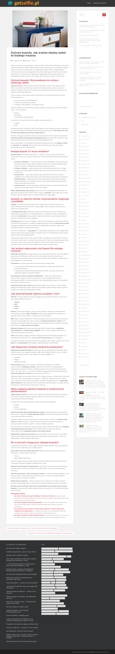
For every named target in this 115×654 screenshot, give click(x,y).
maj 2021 (84, 237)
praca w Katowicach (59, 590)
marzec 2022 (85, 216)
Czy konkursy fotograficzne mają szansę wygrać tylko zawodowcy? (21, 587)
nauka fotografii (60, 582)
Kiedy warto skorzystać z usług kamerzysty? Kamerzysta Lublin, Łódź (19, 578)
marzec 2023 (85, 195)
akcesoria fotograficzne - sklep (50, 548)
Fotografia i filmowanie (88, 117)
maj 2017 (84, 350)
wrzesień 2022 (85, 206)
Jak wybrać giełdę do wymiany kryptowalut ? (28, 502)
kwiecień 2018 (85, 311)
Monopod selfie (46, 582)
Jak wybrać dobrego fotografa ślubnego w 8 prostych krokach (34, 496)
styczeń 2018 (85, 322)
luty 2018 (84, 318)
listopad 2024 (85, 160)
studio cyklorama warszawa (57, 598)
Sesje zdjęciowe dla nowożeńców (89, 35)
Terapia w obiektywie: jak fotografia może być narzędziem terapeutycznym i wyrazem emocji (19, 619)
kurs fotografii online (60, 577)
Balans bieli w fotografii (48, 551)
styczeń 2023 (85, 202)
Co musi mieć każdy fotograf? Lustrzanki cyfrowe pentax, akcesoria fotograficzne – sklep (20, 564)
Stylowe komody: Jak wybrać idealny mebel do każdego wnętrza (92, 84)
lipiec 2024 (84, 171)
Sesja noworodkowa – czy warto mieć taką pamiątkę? (22, 583)
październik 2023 (86, 178)
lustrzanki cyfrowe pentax (48, 580)
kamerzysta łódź (58, 574)
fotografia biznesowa (47, 561)
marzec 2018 (85, 315)
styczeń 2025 (85, 157)
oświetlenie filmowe (61, 585)
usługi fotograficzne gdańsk (49, 606)
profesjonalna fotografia (48, 593)
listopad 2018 (85, 297)
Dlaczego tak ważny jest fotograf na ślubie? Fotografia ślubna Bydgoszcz (92, 26)
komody (19, 86)
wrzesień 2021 (85, 230)
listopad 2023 (85, 174)
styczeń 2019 (85, 294)
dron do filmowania (58, 559)
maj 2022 (84, 209)
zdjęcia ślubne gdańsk (62, 614)
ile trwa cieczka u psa (47, 574)
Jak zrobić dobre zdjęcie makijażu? (16, 548)
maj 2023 (84, 188)
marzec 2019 (85, 290)
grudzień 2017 (85, 325)
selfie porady (45, 598)
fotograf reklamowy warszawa (62, 572)
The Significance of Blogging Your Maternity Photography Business (92, 31)
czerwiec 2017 (85, 346)
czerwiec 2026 (85, 136)
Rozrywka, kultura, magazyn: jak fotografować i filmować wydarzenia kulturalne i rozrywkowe (20, 569)
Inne (35, 60)
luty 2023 (84, 199)
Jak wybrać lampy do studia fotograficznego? (29, 515)
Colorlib (91, 652)
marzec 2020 (85, 266)
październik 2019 (86, 280)
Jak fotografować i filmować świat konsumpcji (19, 631)
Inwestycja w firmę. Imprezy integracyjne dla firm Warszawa (95, 381)
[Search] (104, 14)
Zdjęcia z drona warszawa (48, 614)
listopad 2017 (85, 329)
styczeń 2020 (85, 269)
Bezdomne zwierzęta (92, 425)
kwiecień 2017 (85, 353)
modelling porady (61, 580)
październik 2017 (86, 332)
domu (69, 556)
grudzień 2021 (85, 227)
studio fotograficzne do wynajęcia (50, 601)
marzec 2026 (85, 139)
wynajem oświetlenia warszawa (50, 611)
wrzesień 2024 (85, 164)
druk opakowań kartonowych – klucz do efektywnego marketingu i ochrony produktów (90, 78)
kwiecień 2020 (85, 262)
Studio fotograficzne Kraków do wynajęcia (52, 603)
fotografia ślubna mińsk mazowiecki (51, 567)
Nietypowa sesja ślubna (48, 585)
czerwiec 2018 (85, 304)
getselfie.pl (28, 60)
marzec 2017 (85, 357)
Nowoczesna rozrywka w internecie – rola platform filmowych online (91, 67)
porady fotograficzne (47, 590)
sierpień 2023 (85, 185)
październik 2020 (86, 255)
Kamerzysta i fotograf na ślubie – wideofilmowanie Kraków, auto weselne (21, 602)
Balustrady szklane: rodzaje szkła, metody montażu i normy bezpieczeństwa (91, 62)
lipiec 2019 (84, 287)
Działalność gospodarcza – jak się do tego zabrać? (21, 552)
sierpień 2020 (85, 259)
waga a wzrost (61, 606)
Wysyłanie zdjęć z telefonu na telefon (17, 555)
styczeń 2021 (85, 252)
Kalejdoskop (85, 124)
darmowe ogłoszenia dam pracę (64, 551)
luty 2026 (84, 143)
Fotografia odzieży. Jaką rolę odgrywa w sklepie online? (94, 414)
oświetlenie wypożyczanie (48, 587)
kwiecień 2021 (85, 241)
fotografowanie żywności (61, 569)
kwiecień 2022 (85, 213)
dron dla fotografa (46, 559)
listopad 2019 (85, 276)
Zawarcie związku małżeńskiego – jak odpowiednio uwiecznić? (21, 597)
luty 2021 (84, 248)
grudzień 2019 (85, 273)
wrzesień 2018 (85, 301)
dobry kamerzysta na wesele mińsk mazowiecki (54, 556)
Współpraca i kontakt (99, 3)
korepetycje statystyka (47, 577)
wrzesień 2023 (85, 181)
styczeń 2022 (85, 223)
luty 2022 (84, 220)
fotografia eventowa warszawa (62, 561)
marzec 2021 (85, 245)
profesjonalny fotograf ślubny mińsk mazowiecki (54, 595)
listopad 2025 (85, 150)
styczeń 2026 (85, 146)
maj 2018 (84, 308)
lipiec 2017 (84, 343)
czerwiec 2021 (85, 234)
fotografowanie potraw (48, 569)
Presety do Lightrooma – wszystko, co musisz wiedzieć (90, 73)
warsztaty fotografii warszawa (49, 608)
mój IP (53, 582)
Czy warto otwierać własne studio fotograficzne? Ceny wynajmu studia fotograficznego (89, 40)
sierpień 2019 (85, 283)
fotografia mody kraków (48, 564)
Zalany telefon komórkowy (93, 404)
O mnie (89, 3)
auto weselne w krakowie (65, 548)
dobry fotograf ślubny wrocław (50, 554)
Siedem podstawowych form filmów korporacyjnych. (21, 641)
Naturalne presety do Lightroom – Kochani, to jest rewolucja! (21, 592)
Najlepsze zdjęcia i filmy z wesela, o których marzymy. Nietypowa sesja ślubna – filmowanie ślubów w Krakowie (22, 636)
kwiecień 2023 (85, 192)
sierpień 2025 (85, 153)
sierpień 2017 (85, 339)
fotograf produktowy (47, 572)
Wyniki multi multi (63, 611)
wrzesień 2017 (85, 336)
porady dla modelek (62, 587)
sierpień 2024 (85, 167)
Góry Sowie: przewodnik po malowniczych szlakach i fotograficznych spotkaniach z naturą (21, 559)
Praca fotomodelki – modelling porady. (90, 45)
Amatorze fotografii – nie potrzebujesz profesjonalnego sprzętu (17, 611)
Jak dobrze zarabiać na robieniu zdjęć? (17, 607)
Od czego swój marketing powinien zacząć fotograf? (21, 574)
